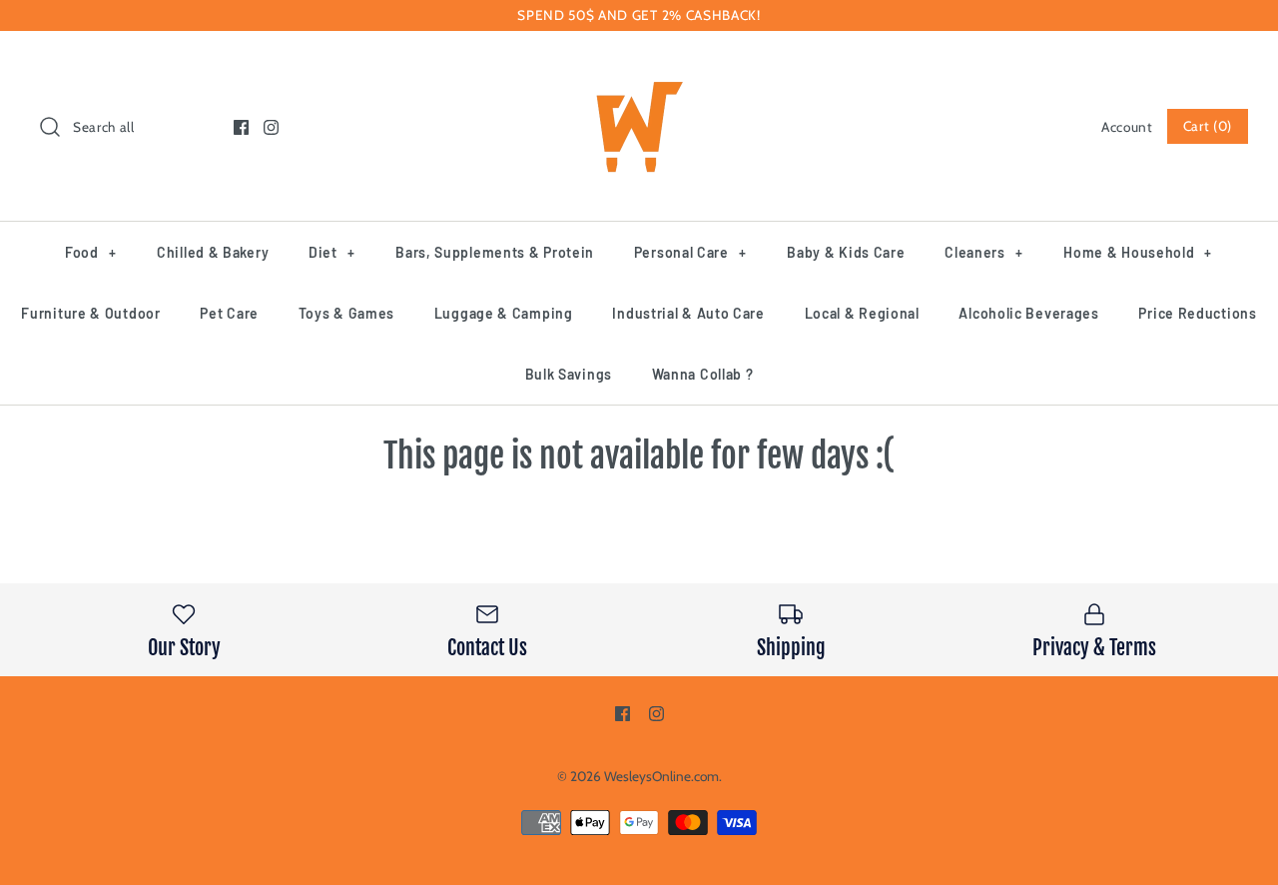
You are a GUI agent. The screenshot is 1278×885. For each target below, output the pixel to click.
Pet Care (229, 313)
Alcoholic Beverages (1028, 313)
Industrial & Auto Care (688, 313)
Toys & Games (346, 313)
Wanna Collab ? (703, 374)
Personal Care (690, 252)
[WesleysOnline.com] (639, 64)
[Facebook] (241, 127)
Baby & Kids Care (846, 252)
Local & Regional (862, 313)
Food (90, 252)
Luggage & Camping (503, 313)
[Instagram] (271, 127)
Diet (331, 252)
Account (1127, 127)
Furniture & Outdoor (90, 313)
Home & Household (1137, 252)
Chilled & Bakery (213, 252)
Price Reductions (1197, 313)
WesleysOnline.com (661, 776)
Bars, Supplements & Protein (494, 252)
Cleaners (983, 252)
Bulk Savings (568, 374)
